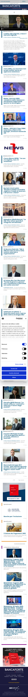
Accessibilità (21, 676)
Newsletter (13, 675)
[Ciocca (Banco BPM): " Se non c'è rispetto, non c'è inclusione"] (14, 154)
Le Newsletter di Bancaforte (11, 547)
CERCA (23, 1)
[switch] (24, 349)
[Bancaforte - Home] (11, 7)
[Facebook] (22, 9)
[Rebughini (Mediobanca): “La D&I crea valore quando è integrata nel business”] (14, 215)
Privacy (11, 676)
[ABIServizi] (14, 688)
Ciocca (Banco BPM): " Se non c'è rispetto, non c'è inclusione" (14, 160)
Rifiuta (14, 377)
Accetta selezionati (14, 373)
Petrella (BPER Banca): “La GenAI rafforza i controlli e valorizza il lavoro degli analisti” (14, 405)
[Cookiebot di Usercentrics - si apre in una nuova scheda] (16, 319)
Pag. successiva (21, 480)
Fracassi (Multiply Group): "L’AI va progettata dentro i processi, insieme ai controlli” (14, 436)
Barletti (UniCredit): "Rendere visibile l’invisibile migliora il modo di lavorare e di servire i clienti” (14, 190)
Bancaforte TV (9, 66)
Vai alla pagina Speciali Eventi (19, 543)
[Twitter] (24, 9)
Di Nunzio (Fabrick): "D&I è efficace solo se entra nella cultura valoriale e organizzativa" (14, 251)
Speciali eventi (7, 504)
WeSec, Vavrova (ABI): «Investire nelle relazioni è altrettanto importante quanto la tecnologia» (14, 101)
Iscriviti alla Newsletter (5, 1)
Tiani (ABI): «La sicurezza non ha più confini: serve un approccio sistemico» (15, 70)
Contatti (15, 676)
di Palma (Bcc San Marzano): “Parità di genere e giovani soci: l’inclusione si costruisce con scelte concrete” (15, 283)
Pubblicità (6, 676)
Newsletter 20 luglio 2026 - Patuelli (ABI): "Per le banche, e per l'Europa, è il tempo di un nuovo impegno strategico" (15, 632)
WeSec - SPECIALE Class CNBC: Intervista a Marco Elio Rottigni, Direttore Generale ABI (15, 131)
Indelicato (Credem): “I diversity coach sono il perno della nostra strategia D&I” (15, 313)
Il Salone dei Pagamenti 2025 (15, 533)
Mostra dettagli (19, 364)
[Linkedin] (26, 31)
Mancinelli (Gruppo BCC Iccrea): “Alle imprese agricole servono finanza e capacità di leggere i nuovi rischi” (15, 467)
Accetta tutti (14, 368)
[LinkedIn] (26, 9)
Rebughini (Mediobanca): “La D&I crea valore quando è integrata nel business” (15, 221)
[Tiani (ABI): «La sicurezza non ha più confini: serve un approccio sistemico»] (14, 64)
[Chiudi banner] (25, 318)
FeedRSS (19, 675)
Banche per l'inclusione (13, 516)
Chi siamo (8, 675)
